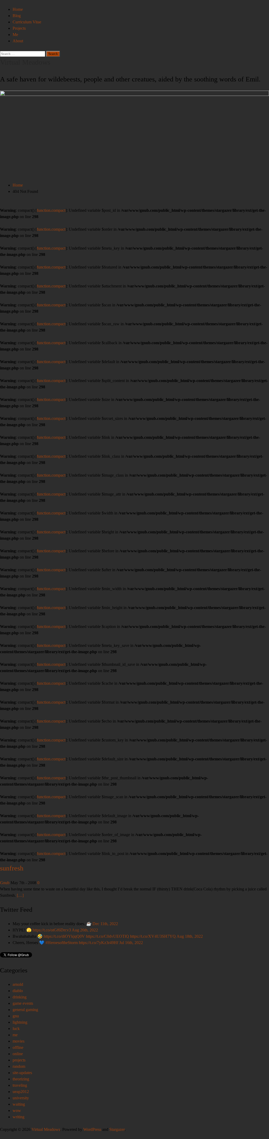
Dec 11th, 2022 (105, 923)
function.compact (51, 210)
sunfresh (11, 868)
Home (18, 9)
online (18, 1054)
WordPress (92, 1129)
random (19, 1066)
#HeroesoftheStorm (61, 942)
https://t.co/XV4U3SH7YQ (153, 936)
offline (18, 1047)
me (15, 1035)
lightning (20, 1022)
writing (18, 1117)
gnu (16, 1016)
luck (16, 1028)
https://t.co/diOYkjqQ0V (64, 936)
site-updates (22, 1072)
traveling (20, 1085)
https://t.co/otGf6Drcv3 (52, 930)
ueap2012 (21, 1091)
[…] (20, 895)
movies (18, 1041)
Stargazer (117, 1129)
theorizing (21, 1079)
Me (15, 34)
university (21, 1098)
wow (17, 1110)
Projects (19, 28)
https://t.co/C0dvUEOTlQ (107, 936)
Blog (17, 15)
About (18, 41)
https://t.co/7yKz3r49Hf (98, 942)
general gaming (25, 1009)
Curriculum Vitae (27, 22)
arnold (18, 984)
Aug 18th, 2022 (190, 936)
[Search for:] (23, 53)
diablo (18, 990)
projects (19, 1060)
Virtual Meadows (25, 62)
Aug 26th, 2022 (85, 930)
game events (23, 1003)
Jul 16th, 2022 (131, 942)
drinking (20, 997)
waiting (19, 1104)
